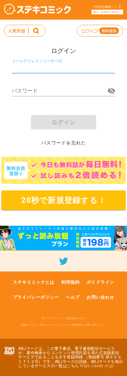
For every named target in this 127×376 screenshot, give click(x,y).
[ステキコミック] (37, 9)
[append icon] (111, 91)
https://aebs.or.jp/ (97, 366)
